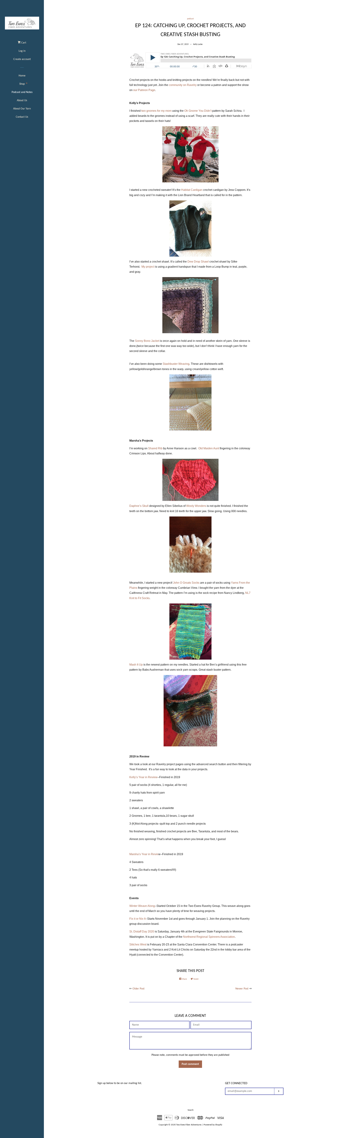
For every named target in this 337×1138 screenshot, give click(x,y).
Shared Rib (155, 448)
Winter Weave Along (142, 905)
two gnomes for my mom (156, 110)
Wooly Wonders (196, 505)
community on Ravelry (183, 84)
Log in (22, 51)
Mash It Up (136, 664)
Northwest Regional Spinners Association (209, 936)
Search (190, 1110)
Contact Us (22, 117)
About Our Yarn (22, 108)
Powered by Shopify (213, 1125)
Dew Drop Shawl (198, 261)
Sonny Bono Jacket (147, 340)
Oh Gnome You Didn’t (198, 110)
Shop (22, 84)
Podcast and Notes (22, 92)
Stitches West (137, 944)
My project (147, 266)
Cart (23, 42)
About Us (22, 100)
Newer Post (241, 988)
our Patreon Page (144, 90)
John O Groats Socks (186, 582)
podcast (190, 19)
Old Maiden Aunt (208, 448)
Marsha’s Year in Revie (143, 854)
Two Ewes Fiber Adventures (188, 1125)
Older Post (138, 988)
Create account (22, 59)
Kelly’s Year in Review (143, 777)
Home (22, 75)
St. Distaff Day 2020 (141, 931)
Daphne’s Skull (138, 505)
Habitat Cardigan (191, 189)
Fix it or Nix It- (137, 918)
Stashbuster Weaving (176, 363)
